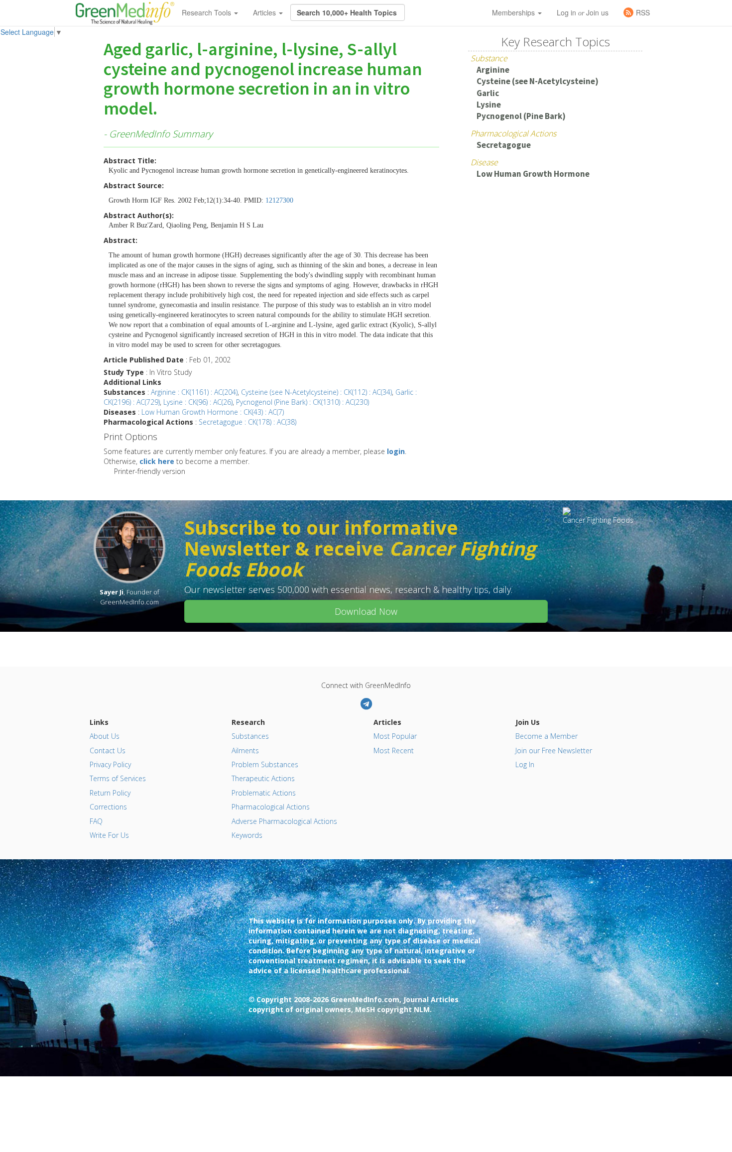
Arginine (493, 69)
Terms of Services (118, 778)
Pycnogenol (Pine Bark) (521, 116)
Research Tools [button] (207, 12)
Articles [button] (265, 12)
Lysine (489, 104)
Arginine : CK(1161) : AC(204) (194, 392)
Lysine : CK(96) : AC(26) (198, 402)
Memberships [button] (514, 12)
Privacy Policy (110, 764)
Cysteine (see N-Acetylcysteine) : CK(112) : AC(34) (316, 392)
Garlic (488, 93)
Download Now (366, 611)
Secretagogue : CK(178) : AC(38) (247, 422)
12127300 (279, 200)
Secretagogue (504, 144)
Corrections (108, 806)
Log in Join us (583, 12)
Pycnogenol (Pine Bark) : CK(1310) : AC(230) (302, 402)
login (396, 451)
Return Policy (110, 793)
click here (156, 461)
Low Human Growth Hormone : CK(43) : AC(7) (212, 412)
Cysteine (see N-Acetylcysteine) (538, 81)
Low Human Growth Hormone (533, 173)
